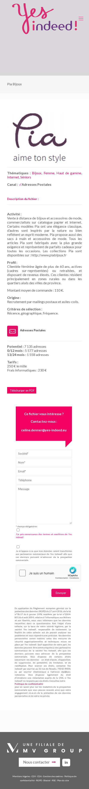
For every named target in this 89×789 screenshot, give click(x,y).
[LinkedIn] (66, 762)
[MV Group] (44, 751)
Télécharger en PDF (22, 390)
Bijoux (36, 173)
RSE (54, 780)
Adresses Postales (36, 184)
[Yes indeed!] (44, 18)
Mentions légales (21, 776)
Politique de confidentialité (29, 684)
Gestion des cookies (53, 776)
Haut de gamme (68, 173)
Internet (13, 177)
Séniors (25, 177)
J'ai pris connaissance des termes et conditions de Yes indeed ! (44, 535)
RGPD (39, 780)
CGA (39, 776)
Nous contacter (36, 762)
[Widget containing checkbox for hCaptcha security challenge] (48, 573)
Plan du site (63, 780)
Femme (49, 173)
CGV (34, 776)
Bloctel (46, 780)
